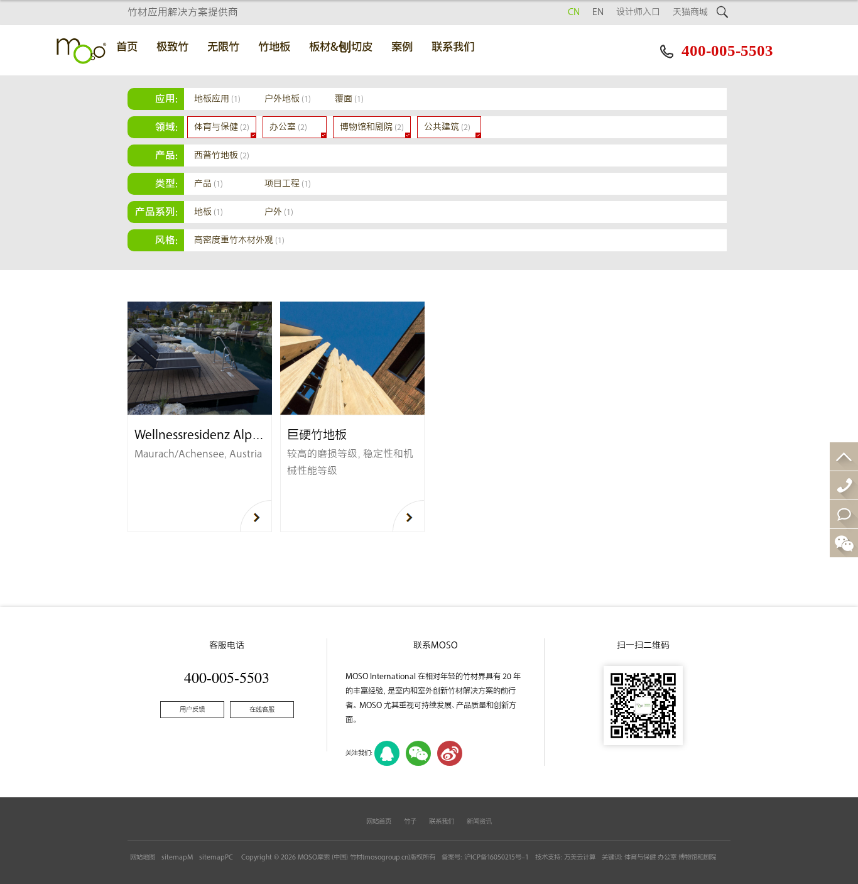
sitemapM (177, 857)
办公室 (288, 127)
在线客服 (261, 710)
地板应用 (217, 99)
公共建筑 (447, 127)
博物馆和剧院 (372, 127)
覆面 (349, 99)
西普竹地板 (221, 155)
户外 (278, 212)
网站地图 (142, 857)
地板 (208, 212)
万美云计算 (579, 857)
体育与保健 (221, 127)
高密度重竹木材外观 (239, 240)
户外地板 (287, 99)
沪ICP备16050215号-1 (496, 857)
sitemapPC (216, 857)
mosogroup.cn (386, 857)
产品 (208, 183)
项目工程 (287, 183)
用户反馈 (192, 710)
